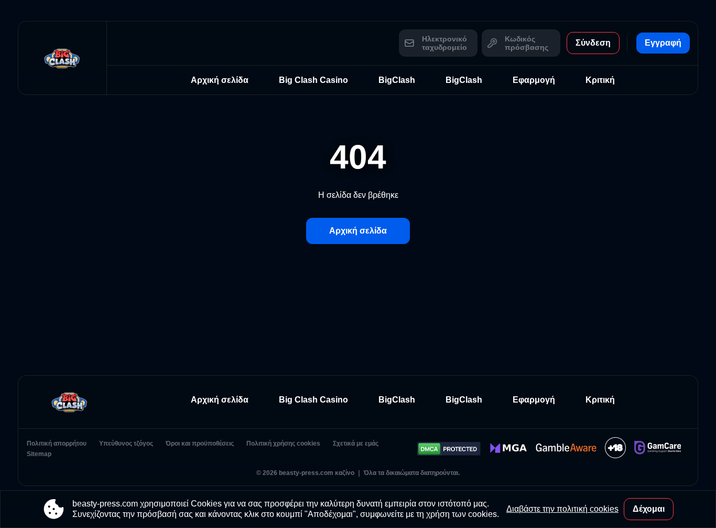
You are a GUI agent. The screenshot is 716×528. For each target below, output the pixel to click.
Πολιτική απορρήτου (56, 443)
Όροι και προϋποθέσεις (200, 443)
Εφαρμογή (534, 80)
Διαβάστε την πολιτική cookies (562, 508)
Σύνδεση (593, 42)
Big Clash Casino (313, 80)
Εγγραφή (663, 42)
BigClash (396, 80)
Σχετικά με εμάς (355, 443)
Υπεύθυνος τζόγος (126, 443)
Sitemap (39, 454)
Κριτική (600, 80)
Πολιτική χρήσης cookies (283, 443)
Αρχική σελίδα (219, 80)
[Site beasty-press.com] (62, 58)
